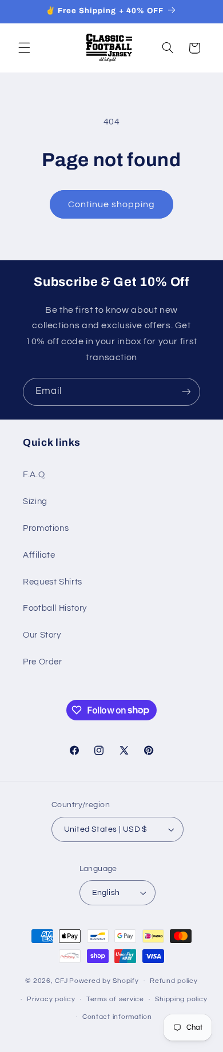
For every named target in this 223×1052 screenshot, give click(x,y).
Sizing (35, 501)
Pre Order (42, 662)
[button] (24, 48)
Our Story (42, 635)
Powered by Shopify (103, 981)
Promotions (46, 528)
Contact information (117, 1017)
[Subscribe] (186, 392)
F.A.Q (34, 474)
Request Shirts (52, 582)
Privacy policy (51, 999)
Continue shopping (112, 204)
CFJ (61, 981)
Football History (55, 608)
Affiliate (39, 555)
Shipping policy (181, 999)
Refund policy (174, 981)
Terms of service (115, 999)
